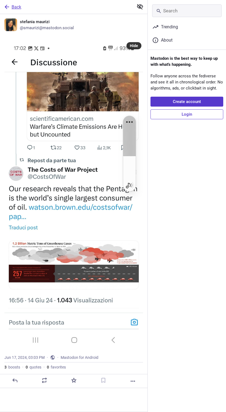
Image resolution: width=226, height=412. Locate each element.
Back (16, 7)
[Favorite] (74, 380)
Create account (187, 101)
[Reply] (15, 380)
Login (187, 114)
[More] (133, 381)
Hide (134, 46)
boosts (12, 367)
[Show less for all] (140, 6)
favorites (56, 367)
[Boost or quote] (44, 380)
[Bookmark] (103, 380)
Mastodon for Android (79, 357)
